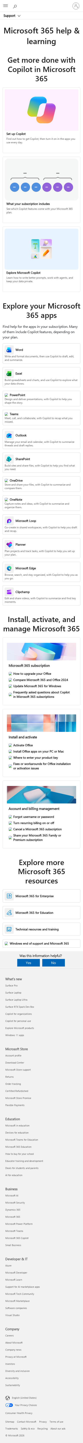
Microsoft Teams (14, 1231)
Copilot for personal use (18, 1021)
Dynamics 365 (12, 1209)
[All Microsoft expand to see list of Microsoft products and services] (5, 6)
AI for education (13, 1175)
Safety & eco (28, 1428)
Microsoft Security (15, 1202)
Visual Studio (12, 1315)
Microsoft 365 (12, 1216)
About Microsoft (14, 1342)
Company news (13, 1349)
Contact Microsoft (26, 1421)
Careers (9, 1335)
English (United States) (24, 1397)
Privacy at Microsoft (16, 1356)
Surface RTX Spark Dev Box (19, 1006)
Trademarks (11, 1428)
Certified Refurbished (16, 1091)
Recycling (42, 1428)
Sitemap (9, 1421)
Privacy (43, 1421)
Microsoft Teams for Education (21, 1139)
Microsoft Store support (18, 1069)
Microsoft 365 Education (18, 1146)
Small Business (13, 1245)
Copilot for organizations (18, 1013)
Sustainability (12, 1385)
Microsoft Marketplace (17, 1301)
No (53, 962)
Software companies (16, 1308)
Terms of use (56, 1421)
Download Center (14, 1062)
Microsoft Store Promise (18, 1098)
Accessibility (12, 1378)
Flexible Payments (15, 1105)
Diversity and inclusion (17, 1371)
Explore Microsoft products (19, 1028)
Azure (8, 1265)
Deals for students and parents (22, 1168)
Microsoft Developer (16, 1272)
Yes (28, 962)
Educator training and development (24, 1161)
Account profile (13, 1055)
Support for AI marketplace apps (22, 1286)
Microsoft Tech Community (19, 1293)
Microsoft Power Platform (19, 1223)
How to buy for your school (19, 1153)
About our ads (58, 1428)
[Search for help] (15, 5)
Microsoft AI (11, 1195)
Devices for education (17, 1132)
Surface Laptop (13, 992)
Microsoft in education (17, 1125)
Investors (10, 1363)
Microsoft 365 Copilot (17, 1238)
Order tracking (13, 1083)
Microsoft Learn (13, 1279)
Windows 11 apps (14, 1035)
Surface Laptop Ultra (16, 999)
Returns (9, 1076)
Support (10, 15)
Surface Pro (11, 985)
